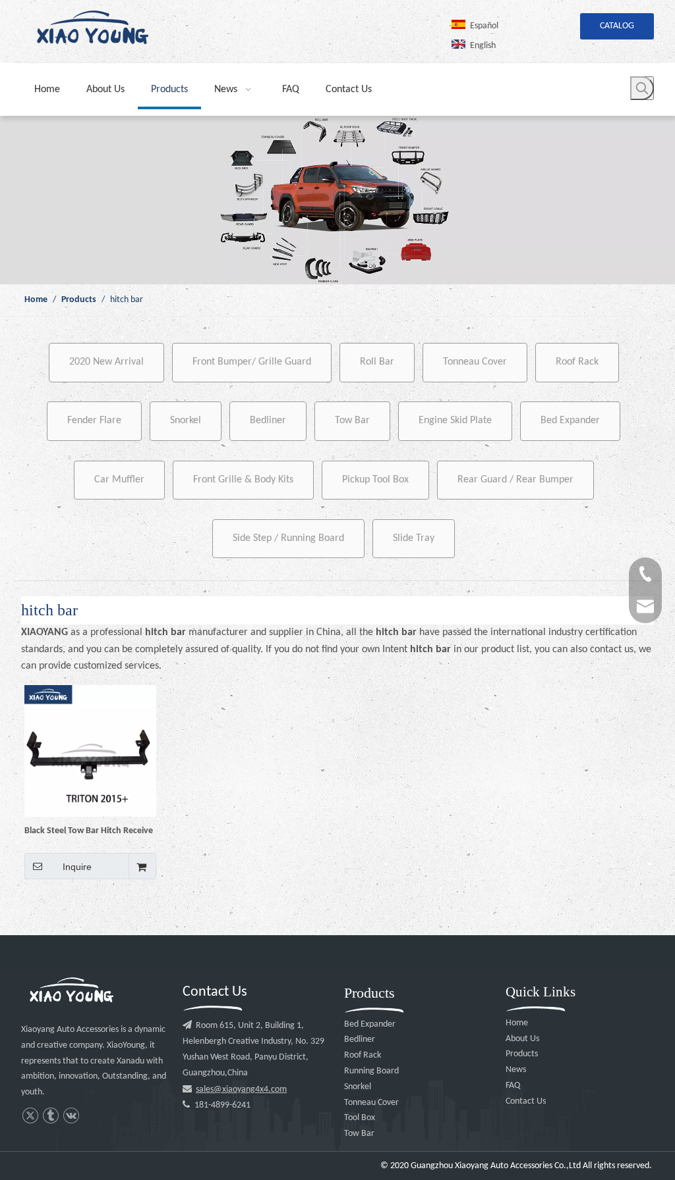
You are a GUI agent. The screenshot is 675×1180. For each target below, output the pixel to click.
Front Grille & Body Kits (243, 480)
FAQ (513, 1085)
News (516, 1070)
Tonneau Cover (475, 362)
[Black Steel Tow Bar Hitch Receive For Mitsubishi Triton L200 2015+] (90, 751)
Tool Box (359, 1118)
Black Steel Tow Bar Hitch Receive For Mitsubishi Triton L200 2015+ (88, 831)
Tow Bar (352, 420)
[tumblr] (50, 1116)
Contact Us (526, 1101)
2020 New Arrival (106, 362)
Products (522, 1054)
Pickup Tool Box (375, 480)
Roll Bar (377, 362)
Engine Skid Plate (455, 420)
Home (517, 1023)
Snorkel (185, 420)
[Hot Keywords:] (642, 88)
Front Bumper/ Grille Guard (251, 362)
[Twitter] (30, 1116)
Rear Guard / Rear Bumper (515, 480)
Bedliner (268, 420)
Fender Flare (94, 420)
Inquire (77, 866)
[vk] (71, 1116)
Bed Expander (570, 420)
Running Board (371, 1071)
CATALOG (617, 26)
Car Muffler (119, 480)
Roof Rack (577, 362)
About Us (522, 1039)
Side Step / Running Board (288, 538)
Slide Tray (413, 538)
